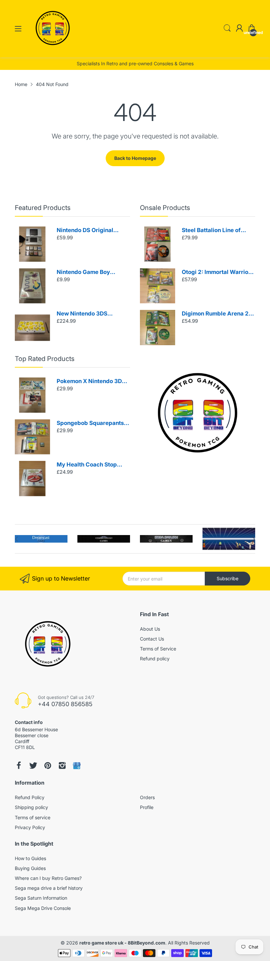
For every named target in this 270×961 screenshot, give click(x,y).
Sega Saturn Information (41, 898)
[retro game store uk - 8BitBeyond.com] (52, 51)
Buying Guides (30, 868)
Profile (146, 807)
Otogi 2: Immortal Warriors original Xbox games (218, 272)
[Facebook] (19, 765)
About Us (150, 629)
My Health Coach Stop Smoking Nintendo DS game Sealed (87, 465)
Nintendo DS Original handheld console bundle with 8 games (90, 230)
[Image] (197, 412)
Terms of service (32, 817)
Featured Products (42, 208)
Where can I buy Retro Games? (48, 878)
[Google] (77, 765)
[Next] (16, 539)
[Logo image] (41, 539)
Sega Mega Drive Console (43, 908)
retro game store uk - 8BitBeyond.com (122, 943)
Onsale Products (165, 208)
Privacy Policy (30, 827)
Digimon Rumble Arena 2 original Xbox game (215, 314)
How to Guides (30, 858)
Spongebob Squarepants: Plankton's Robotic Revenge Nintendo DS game (91, 423)
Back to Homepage (135, 158)
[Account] (239, 28)
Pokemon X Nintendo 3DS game (91, 381)
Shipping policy (31, 807)
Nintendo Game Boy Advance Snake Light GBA (92, 272)
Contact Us (152, 639)
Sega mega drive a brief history (49, 888)
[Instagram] (62, 765)
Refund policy (155, 658)
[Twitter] (33, 765)
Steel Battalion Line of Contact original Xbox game (211, 230)
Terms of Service (158, 648)
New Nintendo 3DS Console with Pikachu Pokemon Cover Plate (86, 314)
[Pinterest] (48, 765)
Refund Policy (29, 797)
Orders (147, 797)
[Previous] (253, 539)
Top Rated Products (44, 359)
